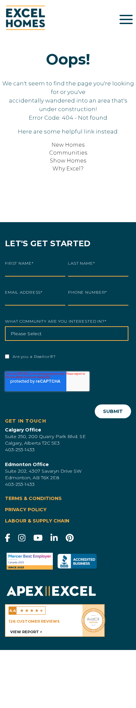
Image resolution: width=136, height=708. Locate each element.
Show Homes (68, 161)
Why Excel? (68, 168)
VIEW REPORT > (26, 632)
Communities (68, 153)
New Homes (68, 145)
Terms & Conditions (33, 498)
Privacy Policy (26, 510)
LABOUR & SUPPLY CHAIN (37, 521)
